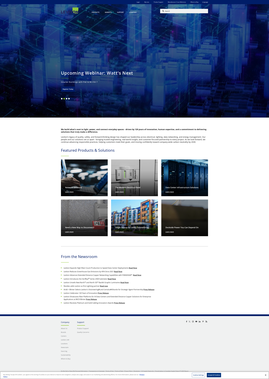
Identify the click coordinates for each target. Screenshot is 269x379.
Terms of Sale (119, 371)
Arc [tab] (62, 98)
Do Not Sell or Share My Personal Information (74, 371)
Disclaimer (137, 371)
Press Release (148, 289)
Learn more (69, 192)
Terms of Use (110, 371)
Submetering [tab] (66, 98)
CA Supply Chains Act (147, 371)
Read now (104, 286)
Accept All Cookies (214, 375)
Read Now (133, 268)
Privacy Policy (128, 371)
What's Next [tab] (69, 98)
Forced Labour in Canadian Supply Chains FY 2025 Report (171, 371)
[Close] (265, 375)
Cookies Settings (198, 375)
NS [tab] (64, 98)
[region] (134, 375)
